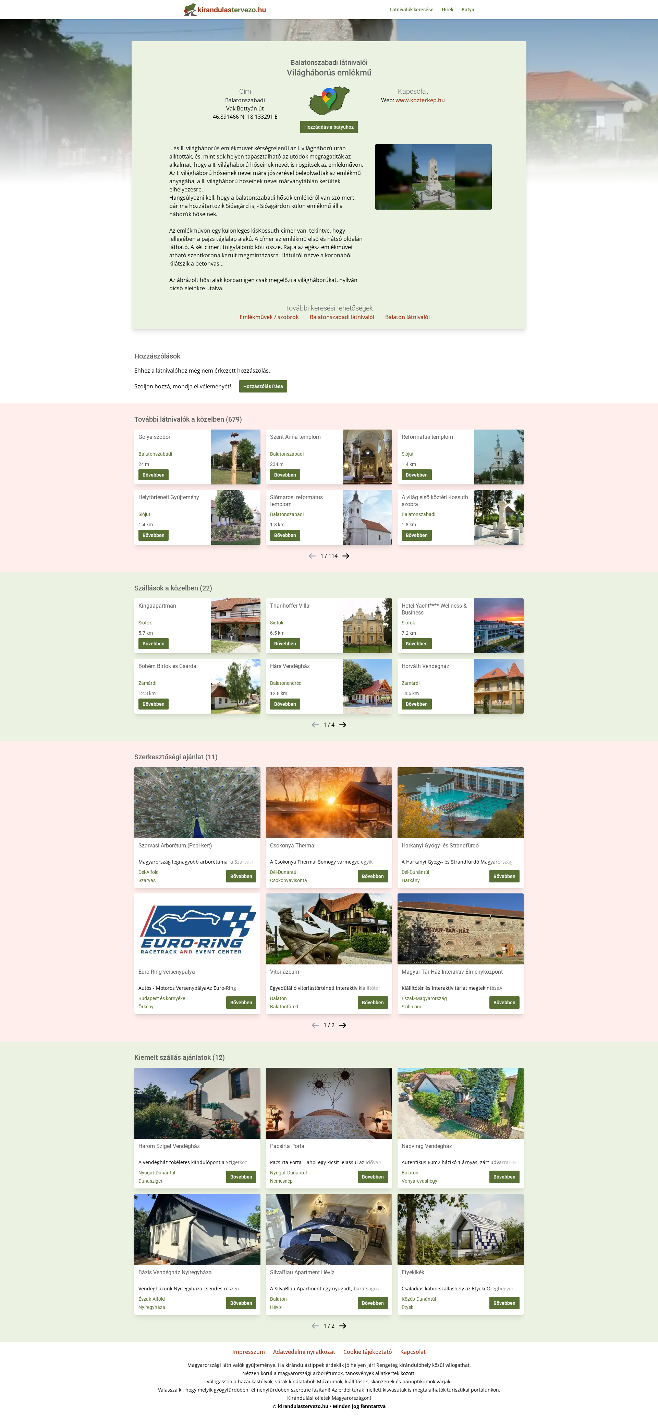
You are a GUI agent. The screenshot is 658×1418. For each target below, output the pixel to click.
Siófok (145, 622)
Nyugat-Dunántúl (156, 1172)
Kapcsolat (413, 1352)
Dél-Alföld (148, 872)
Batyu (468, 9)
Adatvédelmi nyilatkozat (304, 1352)
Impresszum (248, 1352)
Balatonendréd (286, 683)
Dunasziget (150, 1181)
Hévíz (276, 1307)
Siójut (408, 454)
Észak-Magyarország (424, 998)
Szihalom (411, 1006)
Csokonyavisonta (288, 880)
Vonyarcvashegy (419, 1181)
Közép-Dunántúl (419, 1299)
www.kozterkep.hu (420, 100)
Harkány (411, 880)
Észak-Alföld (151, 1299)
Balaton (278, 998)
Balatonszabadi (155, 454)
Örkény (146, 1006)
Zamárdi (147, 683)
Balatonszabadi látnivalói (342, 317)
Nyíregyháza (151, 1307)
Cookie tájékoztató (367, 1352)
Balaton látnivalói (407, 317)
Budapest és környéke (161, 998)
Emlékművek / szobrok (269, 317)
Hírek (447, 9)
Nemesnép (281, 1181)
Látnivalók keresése (412, 9)
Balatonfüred (284, 1006)
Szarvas (147, 880)
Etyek (407, 1307)
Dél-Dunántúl (283, 872)
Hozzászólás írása (263, 386)
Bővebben (153, 475)
